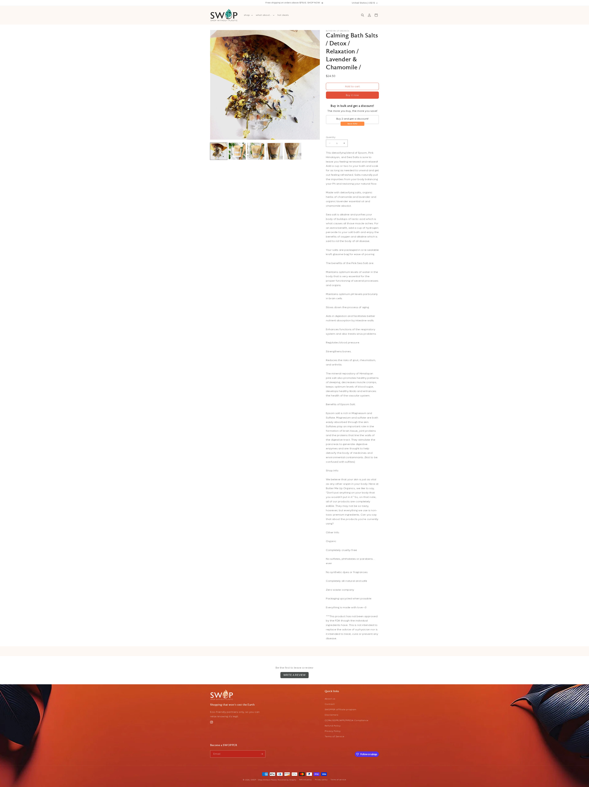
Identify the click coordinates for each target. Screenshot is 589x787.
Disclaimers (331, 714)
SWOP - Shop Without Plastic (264, 780)
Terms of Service (334, 736)
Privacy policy (321, 780)
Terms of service (338, 780)
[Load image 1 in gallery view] (218, 151)
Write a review (294, 675)
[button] (248, 15)
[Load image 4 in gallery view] (274, 151)
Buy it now (352, 95)
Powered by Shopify (287, 780)
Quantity (330, 137)
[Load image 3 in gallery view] (255, 151)
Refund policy (305, 780)
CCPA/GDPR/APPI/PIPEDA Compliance (346, 720)
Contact (330, 704)
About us (330, 698)
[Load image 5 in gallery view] (292, 151)
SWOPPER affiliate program (340, 709)
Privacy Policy (333, 731)
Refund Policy (333, 725)
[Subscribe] (261, 754)
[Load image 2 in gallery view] (237, 151)
